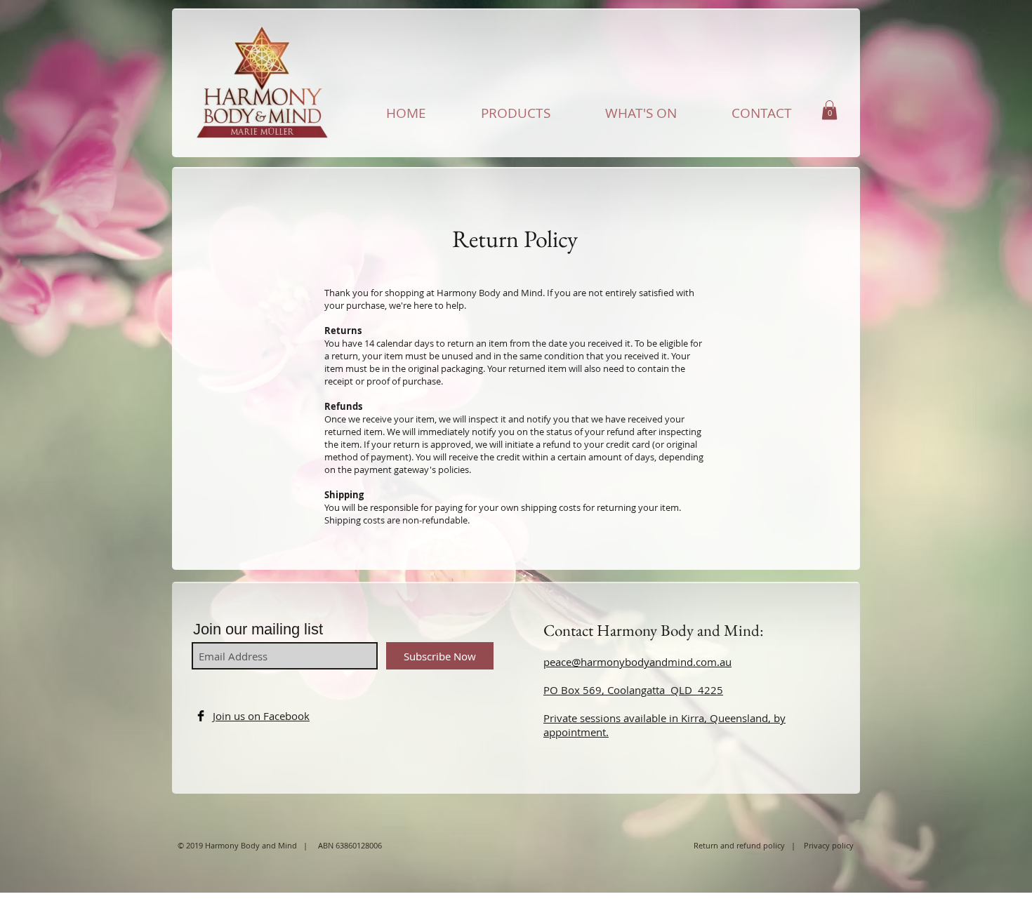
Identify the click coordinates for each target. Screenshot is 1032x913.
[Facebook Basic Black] (200, 715)
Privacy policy (829, 845)
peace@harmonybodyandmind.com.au (637, 662)
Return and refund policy (742, 845)
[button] (829, 109)
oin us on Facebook (263, 716)
